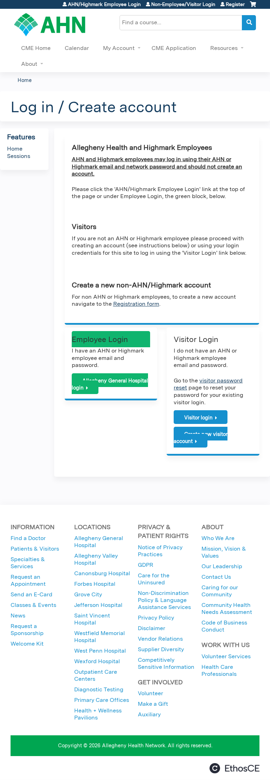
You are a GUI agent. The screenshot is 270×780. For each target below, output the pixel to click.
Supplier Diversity (161, 649)
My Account (119, 48)
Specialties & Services (28, 563)
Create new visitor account (200, 437)
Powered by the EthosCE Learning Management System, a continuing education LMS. (234, 768)
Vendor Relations (160, 638)
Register (235, 4)
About (29, 64)
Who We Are (217, 538)
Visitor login (198, 417)
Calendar (77, 48)
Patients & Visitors (35, 548)
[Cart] (253, 7)
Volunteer (150, 693)
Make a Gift (153, 703)
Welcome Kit (27, 643)
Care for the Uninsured (153, 579)
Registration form (136, 303)
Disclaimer (151, 628)
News (18, 615)
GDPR (145, 565)
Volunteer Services (226, 656)
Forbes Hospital (94, 584)
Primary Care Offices (101, 700)
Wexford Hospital (97, 661)
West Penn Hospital (100, 650)
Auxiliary (149, 714)
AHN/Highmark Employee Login (104, 4)
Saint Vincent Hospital (92, 619)
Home (25, 80)
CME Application (174, 48)
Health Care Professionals (219, 670)
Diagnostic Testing (98, 689)
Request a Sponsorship (27, 629)
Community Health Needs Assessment (226, 608)
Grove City (88, 594)
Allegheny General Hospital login (110, 384)
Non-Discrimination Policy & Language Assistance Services (164, 600)
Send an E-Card (31, 594)
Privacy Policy (156, 617)
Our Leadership (221, 566)
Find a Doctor (28, 538)
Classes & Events (33, 605)
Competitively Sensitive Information (166, 663)
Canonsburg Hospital (102, 573)
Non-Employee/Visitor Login (183, 4)
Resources (224, 48)
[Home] (49, 24)
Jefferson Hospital (98, 605)
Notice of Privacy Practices (160, 551)
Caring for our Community (219, 591)
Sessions (18, 156)
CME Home (36, 48)
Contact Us (216, 576)
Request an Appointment (28, 580)
